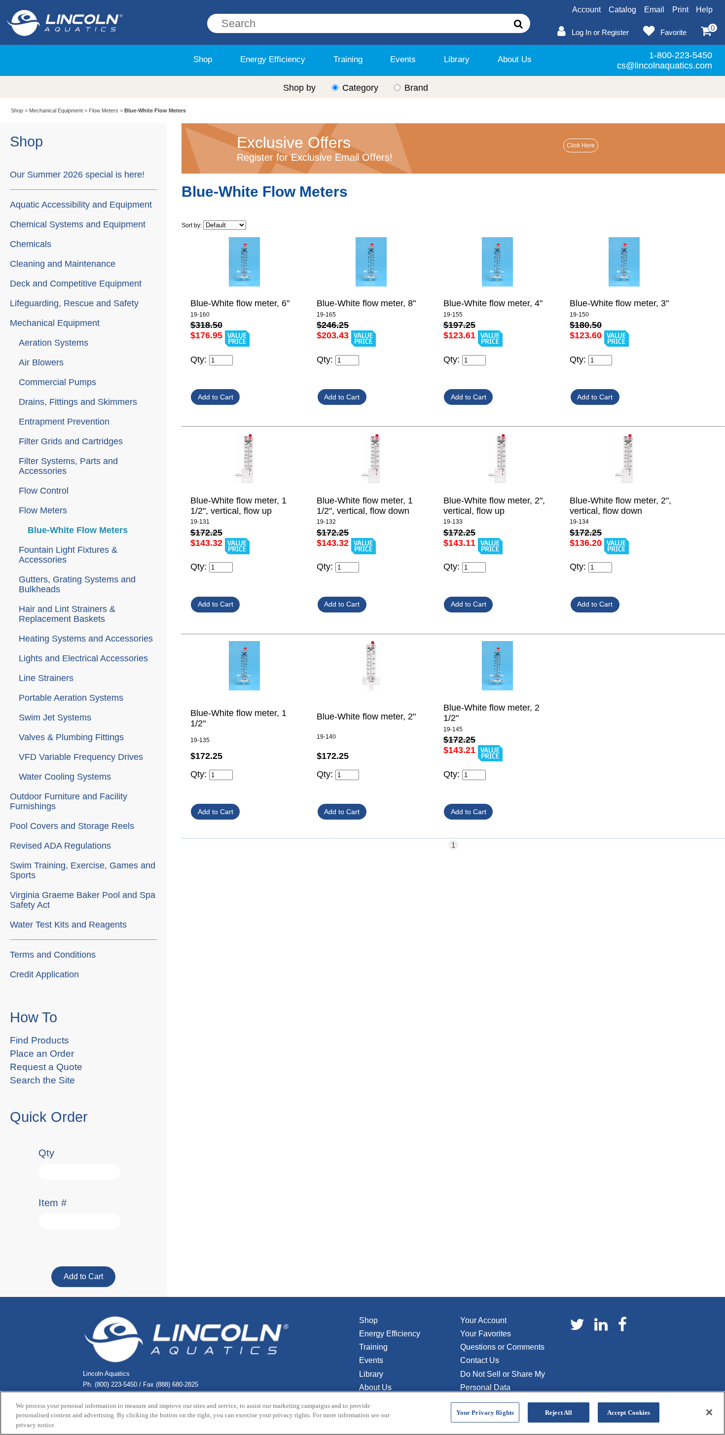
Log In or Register (600, 32)
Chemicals (30, 244)
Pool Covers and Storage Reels (72, 826)
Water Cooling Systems (65, 776)
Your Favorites (485, 1333)
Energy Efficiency (272, 59)
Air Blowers (41, 362)
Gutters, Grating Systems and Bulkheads (77, 584)
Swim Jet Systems (55, 717)
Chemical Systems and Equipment (77, 224)
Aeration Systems (53, 342)
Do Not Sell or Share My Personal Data (502, 1381)
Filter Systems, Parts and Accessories (68, 466)
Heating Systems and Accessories (86, 638)
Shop (202, 59)
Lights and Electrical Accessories (83, 658)
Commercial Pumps (57, 382)
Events (403, 59)
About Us (515, 59)
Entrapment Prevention (64, 421)
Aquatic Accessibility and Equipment (81, 204)
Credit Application (44, 974)
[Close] (709, 1412)
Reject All (558, 1412)
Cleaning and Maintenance (62, 263)
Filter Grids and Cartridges (71, 441)
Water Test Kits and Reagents (68, 924)
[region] (362, 1413)
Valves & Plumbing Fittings (71, 737)
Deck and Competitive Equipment (76, 283)
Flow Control (44, 490)
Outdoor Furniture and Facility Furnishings (68, 801)
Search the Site (42, 1080)
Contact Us (479, 1360)
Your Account (483, 1320)
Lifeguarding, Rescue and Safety (74, 303)
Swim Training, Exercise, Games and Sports (82, 870)
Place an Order (42, 1053)
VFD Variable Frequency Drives (81, 757)
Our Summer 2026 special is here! (77, 174)
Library (457, 59)
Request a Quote (46, 1067)
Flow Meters (103, 110)
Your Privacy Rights (485, 1412)
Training (347, 59)
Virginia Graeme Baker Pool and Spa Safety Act (82, 900)
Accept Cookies (629, 1412)
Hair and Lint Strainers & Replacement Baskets (67, 614)
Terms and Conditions (53, 954)
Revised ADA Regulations (60, 845)
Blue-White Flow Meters (78, 530)
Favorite (673, 32)
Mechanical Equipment (56, 110)
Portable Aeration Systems (71, 697)
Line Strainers (46, 678)
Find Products (39, 1040)
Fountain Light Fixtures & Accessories (68, 554)
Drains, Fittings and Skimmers (78, 401)
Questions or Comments (502, 1347)
